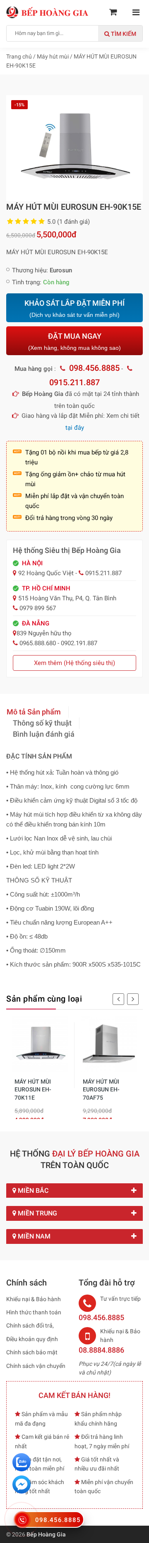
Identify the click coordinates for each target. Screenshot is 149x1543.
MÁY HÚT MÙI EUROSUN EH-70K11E (32, 1089)
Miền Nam (33, 1236)
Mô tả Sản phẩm (34, 711)
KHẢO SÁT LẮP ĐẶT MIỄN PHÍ (74, 308)
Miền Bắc (32, 1190)
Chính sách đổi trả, (30, 1325)
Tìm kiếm (123, 33)
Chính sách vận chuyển (35, 1366)
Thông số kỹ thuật (42, 723)
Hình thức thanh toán (33, 1312)
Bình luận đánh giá (43, 734)
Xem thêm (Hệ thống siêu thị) (74, 663)
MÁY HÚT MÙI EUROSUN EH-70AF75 (101, 1089)
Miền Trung (36, 1213)
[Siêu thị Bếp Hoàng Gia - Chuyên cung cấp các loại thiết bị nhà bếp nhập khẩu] (47, 12)
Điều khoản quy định (32, 1339)
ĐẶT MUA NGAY (74, 341)
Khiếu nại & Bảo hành (33, 1299)
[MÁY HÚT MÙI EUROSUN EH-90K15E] (74, 147)
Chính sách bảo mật (32, 1352)
